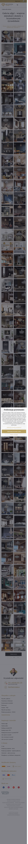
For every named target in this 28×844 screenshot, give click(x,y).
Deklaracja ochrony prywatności (14, 427)
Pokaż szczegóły (14, 434)
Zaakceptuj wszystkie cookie (14, 431)
